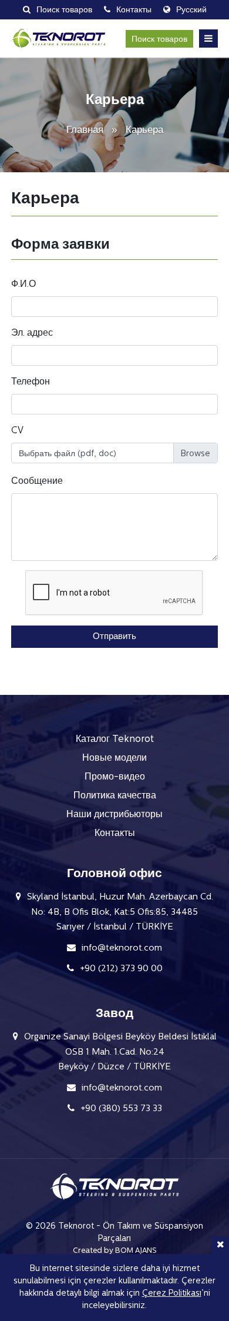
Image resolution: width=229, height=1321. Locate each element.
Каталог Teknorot (115, 739)
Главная (86, 130)
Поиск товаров (159, 39)
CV (17, 431)
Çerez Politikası (171, 1293)
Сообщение (37, 481)
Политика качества (114, 796)
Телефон (30, 382)
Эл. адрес (32, 333)
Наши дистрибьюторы (114, 815)
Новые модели (114, 758)
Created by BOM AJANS (115, 1251)
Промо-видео (115, 777)
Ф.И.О (23, 284)
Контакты (115, 833)
